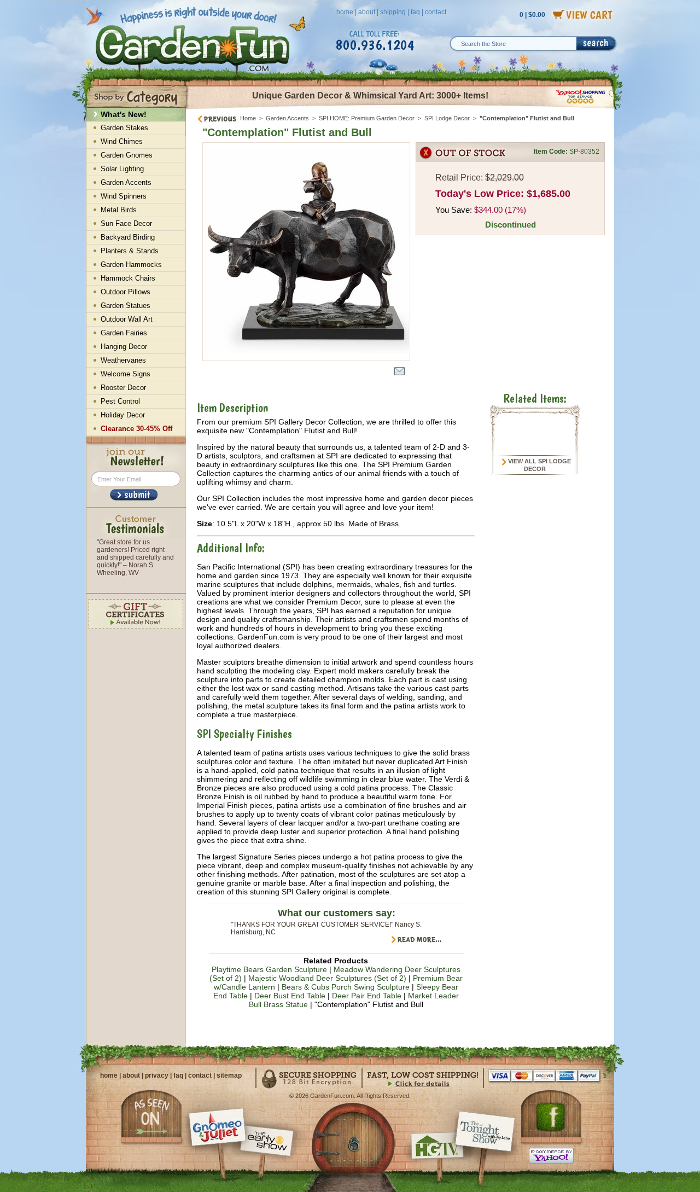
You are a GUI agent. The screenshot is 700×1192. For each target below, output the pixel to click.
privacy (156, 1075)
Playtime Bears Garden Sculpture (269, 969)
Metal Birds (119, 210)
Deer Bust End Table (289, 995)
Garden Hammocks (131, 264)
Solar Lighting (122, 169)
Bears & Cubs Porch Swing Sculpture (346, 986)
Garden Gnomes (127, 155)
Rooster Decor (123, 387)
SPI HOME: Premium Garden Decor (367, 118)
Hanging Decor (124, 346)
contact (435, 12)
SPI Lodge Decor (447, 118)
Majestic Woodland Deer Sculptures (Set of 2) (327, 978)
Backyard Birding (128, 237)
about (366, 12)
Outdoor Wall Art (127, 319)
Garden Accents (287, 118)
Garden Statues (125, 305)
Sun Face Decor (126, 223)
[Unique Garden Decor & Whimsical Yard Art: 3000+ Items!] (400, 108)
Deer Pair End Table (366, 995)
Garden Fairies (124, 333)
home (344, 12)
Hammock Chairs (128, 278)
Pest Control (120, 401)
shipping (393, 12)
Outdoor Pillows (125, 292)
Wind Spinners (124, 196)
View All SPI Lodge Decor (538, 465)
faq (415, 12)
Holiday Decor (123, 415)
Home (248, 118)
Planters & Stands (130, 251)
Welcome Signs (125, 374)
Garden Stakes (124, 128)
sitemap (229, 1075)
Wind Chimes (122, 141)
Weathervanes (123, 360)
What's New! (124, 114)
